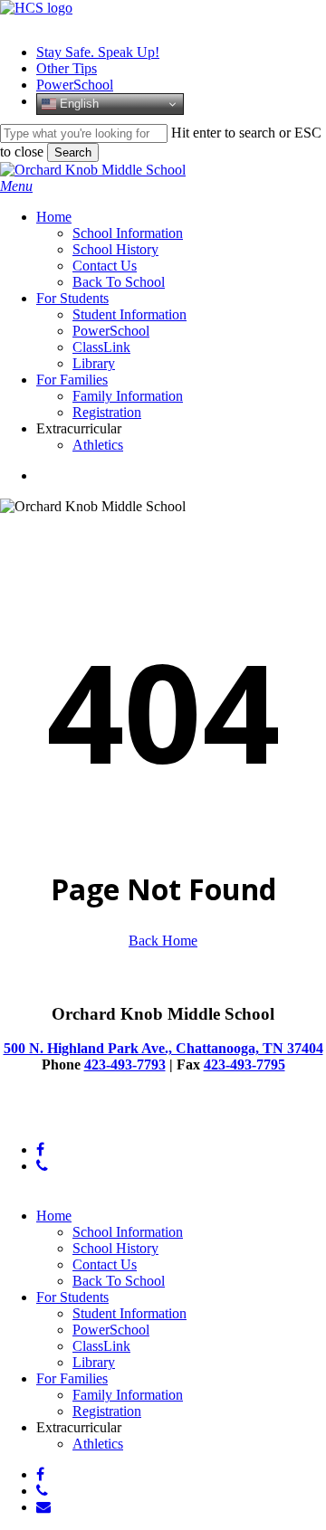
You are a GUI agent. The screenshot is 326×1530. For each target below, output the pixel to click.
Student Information (129, 1313)
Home (54, 1215)
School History (115, 1248)
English (77, 103)
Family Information (127, 1394)
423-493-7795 (244, 1064)
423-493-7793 (125, 1064)
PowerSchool (110, 1329)
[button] (16, 186)
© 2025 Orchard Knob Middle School (109, 1118)
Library (93, 1362)
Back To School (118, 1280)
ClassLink (101, 1346)
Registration (106, 1411)
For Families (72, 1378)
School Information (127, 1232)
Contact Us (104, 1264)
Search (72, 152)
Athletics (97, 1443)
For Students (72, 1297)
